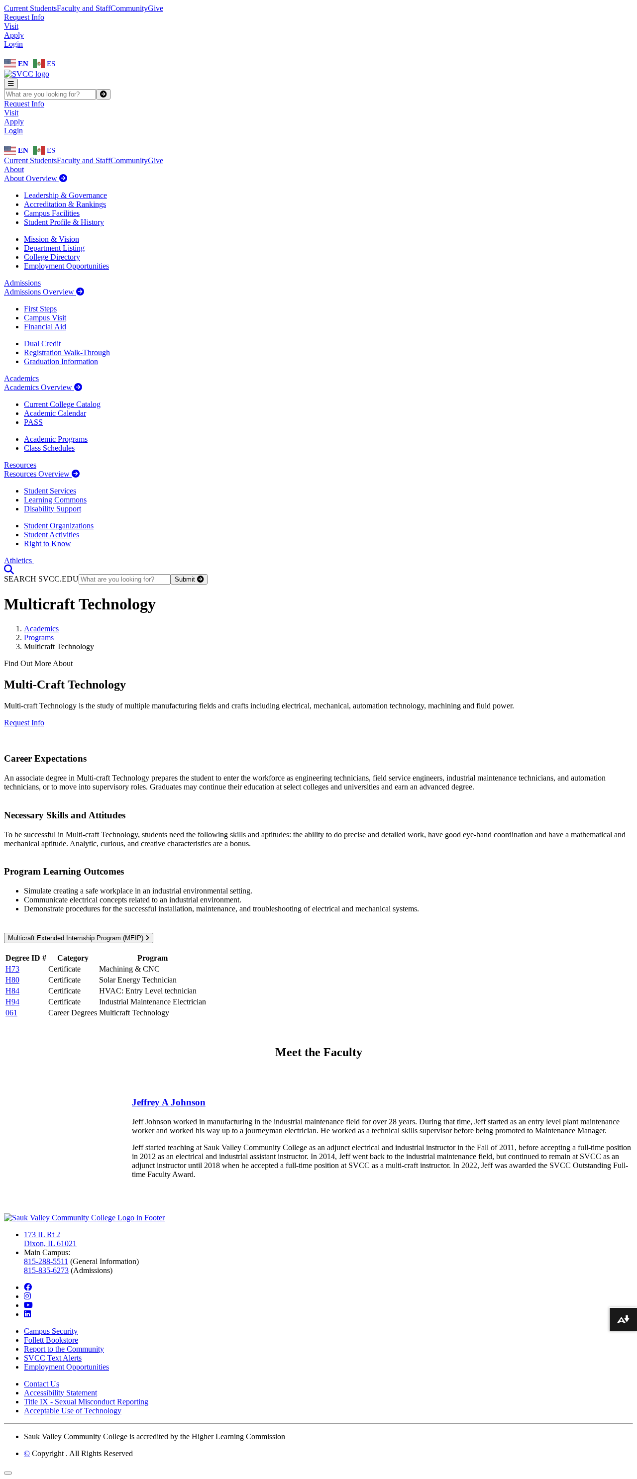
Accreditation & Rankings (65, 204)
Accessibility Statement (60, 1392)
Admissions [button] (22, 283)
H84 (12, 990)
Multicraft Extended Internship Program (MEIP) (76, 938)
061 (11, 1012)
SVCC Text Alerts (53, 1358)
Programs (39, 637)
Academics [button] (21, 378)
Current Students (30, 8)
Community (129, 8)
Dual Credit (42, 343)
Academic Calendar (55, 413)
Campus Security (51, 1331)
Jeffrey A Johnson (169, 1102)
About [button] (14, 169)
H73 (12, 969)
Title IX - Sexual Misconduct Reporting (86, 1401)
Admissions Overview (40, 292)
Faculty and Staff (83, 8)
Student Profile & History (64, 222)
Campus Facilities (52, 213)
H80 (12, 980)
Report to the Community (64, 1349)
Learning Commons (55, 499)
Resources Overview (38, 474)
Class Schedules (49, 448)
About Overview (31, 178)
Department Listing (54, 248)
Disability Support (52, 508)
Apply (14, 35)
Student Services (50, 491)
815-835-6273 (46, 1270)
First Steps (40, 308)
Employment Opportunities (66, 266)
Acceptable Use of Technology (72, 1410)
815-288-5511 (46, 1261)
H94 (12, 1001)
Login (13, 44)
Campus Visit (45, 317)
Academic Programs (56, 439)
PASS (33, 422)
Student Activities (51, 534)
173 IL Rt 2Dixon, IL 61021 (50, 1239)
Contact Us (41, 1384)
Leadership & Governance (65, 195)
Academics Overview (39, 387)
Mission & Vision (51, 239)
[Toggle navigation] (11, 84)
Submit (186, 579)
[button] (9, 569)
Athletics (19, 560)
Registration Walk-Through (67, 352)
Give (155, 8)
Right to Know (47, 543)
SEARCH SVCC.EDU (41, 579)
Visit (11, 26)
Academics (41, 628)
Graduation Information (61, 361)
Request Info (24, 17)
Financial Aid (45, 326)
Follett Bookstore (51, 1340)
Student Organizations (59, 525)
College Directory (52, 257)
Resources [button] (20, 465)
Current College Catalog (62, 404)
